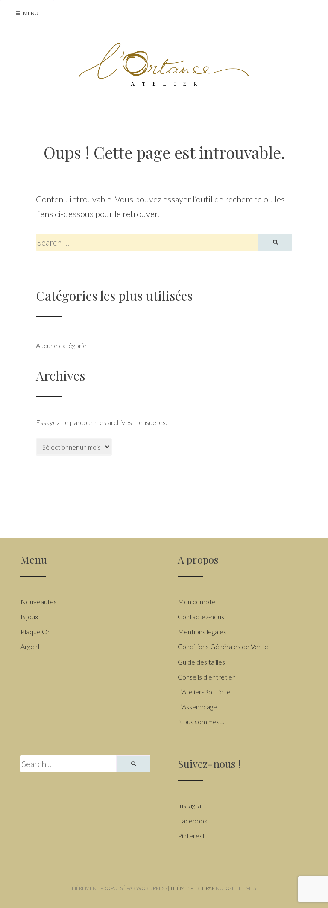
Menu (30, 13)
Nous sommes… (201, 722)
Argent (30, 646)
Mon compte (197, 602)
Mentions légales (202, 631)
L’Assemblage (197, 707)
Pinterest (191, 836)
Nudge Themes (236, 888)
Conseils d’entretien (207, 677)
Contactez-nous (201, 616)
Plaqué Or (35, 631)
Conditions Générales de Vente (223, 646)
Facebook (193, 821)
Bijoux (29, 616)
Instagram (192, 805)
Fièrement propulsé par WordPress (119, 888)
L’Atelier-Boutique (204, 692)
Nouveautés (38, 602)
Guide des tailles (201, 662)
